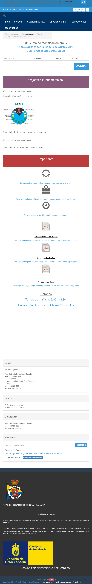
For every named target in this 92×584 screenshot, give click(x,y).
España (39, 34)
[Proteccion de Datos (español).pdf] (46, 269)
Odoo (51, 580)
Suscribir (81, 445)
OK (83, 2)
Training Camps (28, 34)
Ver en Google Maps (12, 369)
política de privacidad (65, 1)
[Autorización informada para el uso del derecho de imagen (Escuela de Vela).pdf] (46, 226)
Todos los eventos (11, 34)
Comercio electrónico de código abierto (74, 579)
